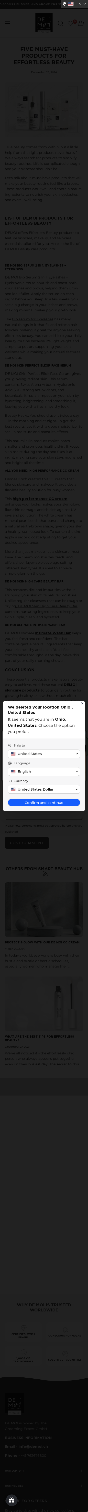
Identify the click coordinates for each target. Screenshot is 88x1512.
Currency (21, 781)
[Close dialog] (82, 703)
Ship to (19, 745)
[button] (74, 4)
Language (22, 763)
